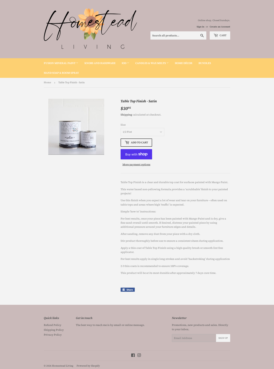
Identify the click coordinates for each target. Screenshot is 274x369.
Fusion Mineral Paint (60, 63)
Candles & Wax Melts (150, 63)
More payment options (136, 164)
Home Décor (183, 63)
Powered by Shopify (88, 365)
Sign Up (223, 338)
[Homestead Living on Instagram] (139, 356)
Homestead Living (62, 365)
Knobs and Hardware (100, 63)
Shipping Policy (54, 330)
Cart (222, 35)
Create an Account (220, 26)
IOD (124, 63)
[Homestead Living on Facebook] (133, 356)
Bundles (205, 63)
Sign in (200, 26)
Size (123, 125)
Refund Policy (52, 325)
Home (47, 82)
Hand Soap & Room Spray (61, 73)
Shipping (126, 114)
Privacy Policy (53, 335)
